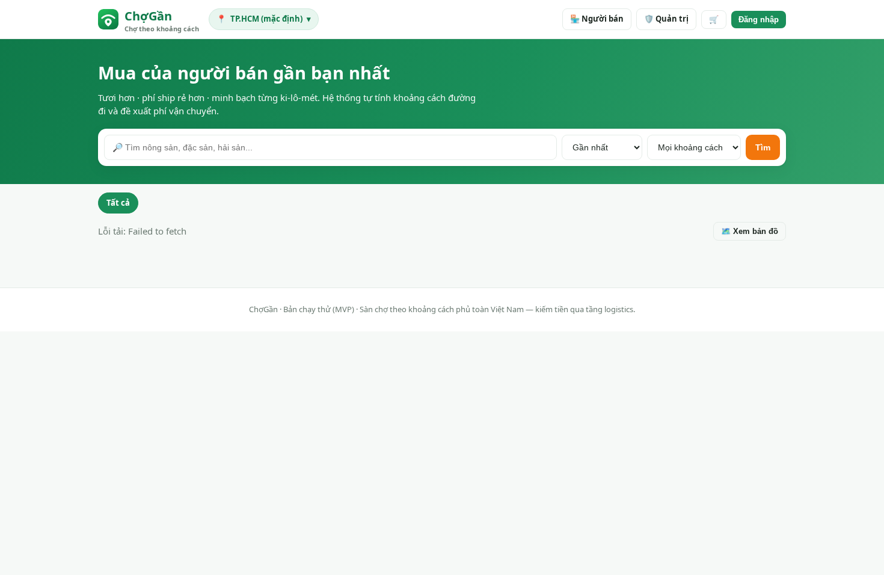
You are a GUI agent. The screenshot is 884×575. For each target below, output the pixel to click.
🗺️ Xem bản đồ (749, 231)
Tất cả (118, 202)
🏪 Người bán (597, 18)
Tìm (762, 147)
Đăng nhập (758, 19)
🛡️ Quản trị (666, 18)
